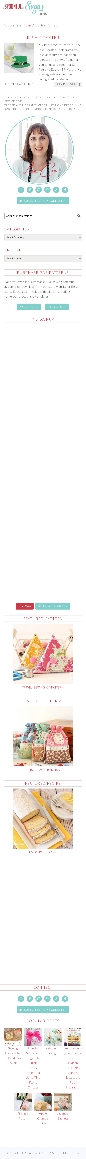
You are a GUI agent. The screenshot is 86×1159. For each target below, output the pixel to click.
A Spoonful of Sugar (23, 16)
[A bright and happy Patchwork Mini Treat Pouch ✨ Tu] (43, 439)
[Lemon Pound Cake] (43, 818)
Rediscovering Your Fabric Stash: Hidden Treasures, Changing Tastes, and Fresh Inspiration (73, 1068)
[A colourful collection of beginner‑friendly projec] (43, 394)
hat (51, 105)
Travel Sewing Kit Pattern (43, 687)
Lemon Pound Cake (43, 852)
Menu (43, 14)
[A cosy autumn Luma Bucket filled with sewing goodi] (43, 485)
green (42, 105)
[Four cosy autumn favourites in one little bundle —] (43, 348)
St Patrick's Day (70, 109)
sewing (36, 109)
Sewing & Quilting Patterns (55, 97)
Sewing (28, 97)
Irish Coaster (43, 37)
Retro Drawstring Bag (43, 770)
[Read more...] (68, 84)
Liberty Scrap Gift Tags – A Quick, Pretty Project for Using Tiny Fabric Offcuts (33, 1068)
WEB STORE (29, 306)
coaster (31, 105)
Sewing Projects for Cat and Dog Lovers (13, 1056)
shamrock (50, 109)
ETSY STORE (57, 306)
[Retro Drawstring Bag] (43, 736)
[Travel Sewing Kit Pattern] (43, 654)
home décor (64, 105)
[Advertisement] (43, 910)
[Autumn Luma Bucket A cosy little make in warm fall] (43, 576)
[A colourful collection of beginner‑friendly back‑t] (43, 530)
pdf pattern (20, 109)
